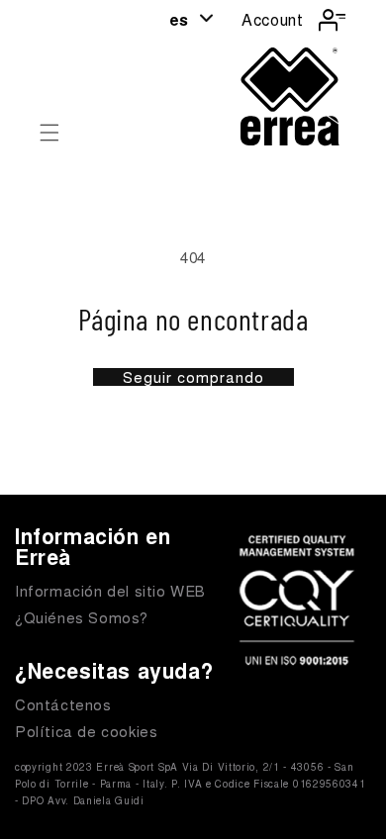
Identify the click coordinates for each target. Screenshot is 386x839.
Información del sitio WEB (110, 590)
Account (272, 19)
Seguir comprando (193, 377)
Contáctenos (63, 704)
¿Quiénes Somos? (81, 616)
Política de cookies (86, 730)
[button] (49, 132)
